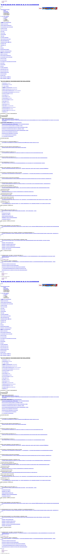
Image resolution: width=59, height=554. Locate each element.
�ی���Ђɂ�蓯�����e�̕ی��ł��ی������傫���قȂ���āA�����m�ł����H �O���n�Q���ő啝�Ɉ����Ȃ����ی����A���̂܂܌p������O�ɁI (30, 233)
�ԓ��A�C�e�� (3, 58)
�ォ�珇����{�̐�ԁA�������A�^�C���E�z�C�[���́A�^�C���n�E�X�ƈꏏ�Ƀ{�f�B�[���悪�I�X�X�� (22, 152)
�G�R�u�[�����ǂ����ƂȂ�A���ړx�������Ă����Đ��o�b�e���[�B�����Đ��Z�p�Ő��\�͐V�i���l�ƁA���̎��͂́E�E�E (26, 178)
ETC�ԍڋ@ (5, 18)
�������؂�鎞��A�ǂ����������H (9, 217)
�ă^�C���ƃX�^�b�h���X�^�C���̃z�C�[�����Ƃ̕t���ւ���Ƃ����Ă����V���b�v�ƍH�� (20, 142)
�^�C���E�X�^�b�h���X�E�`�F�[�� (8, 61)
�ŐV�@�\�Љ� (6, 12)
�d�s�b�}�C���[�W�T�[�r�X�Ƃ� (9, 540)
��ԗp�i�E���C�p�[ (4, 347)
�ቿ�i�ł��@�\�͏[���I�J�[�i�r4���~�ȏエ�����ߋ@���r (13, 405)
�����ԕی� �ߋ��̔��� (6, 525)
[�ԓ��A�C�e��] (7, 93)
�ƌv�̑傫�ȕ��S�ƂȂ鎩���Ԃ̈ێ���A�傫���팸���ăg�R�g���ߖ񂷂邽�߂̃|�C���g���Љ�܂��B (19, 487)
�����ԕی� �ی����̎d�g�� (7, 242)
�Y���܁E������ (4, 67)
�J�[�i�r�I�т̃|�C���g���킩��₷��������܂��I (12, 122)
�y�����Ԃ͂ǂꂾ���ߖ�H (6, 219)
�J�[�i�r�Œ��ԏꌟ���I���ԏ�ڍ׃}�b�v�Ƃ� (10, 133)
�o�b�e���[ (2, 64)
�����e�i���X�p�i (4, 72)
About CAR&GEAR (4, 273)
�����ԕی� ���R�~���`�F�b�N (9, 244)
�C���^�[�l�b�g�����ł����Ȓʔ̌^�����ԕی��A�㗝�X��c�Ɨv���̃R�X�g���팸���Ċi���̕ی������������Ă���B (26, 187)
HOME (1, 46)
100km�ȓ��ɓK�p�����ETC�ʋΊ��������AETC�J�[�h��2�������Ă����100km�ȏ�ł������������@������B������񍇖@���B (28, 261)
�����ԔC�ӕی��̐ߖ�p (6, 214)
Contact (3, 2)
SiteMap (3, 274)
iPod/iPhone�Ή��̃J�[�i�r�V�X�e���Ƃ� (9, 411)
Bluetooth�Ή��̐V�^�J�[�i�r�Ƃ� (7, 136)
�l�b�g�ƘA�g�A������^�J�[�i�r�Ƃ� (10, 408)
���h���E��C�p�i (4, 69)
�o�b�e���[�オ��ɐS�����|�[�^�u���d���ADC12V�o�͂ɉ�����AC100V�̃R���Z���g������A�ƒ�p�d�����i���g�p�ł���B (27, 173)
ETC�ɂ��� (6, 17)
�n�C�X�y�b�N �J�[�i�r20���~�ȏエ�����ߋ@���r (12, 125)
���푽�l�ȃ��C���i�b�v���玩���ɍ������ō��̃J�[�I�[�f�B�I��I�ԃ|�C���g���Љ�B (19, 195)
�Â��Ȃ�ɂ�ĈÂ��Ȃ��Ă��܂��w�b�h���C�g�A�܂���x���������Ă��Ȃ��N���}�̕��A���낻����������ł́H (24, 157)
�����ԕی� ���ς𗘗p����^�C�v (8, 245)
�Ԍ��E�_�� (2, 75)
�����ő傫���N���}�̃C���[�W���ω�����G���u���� (14, 147)
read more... (1, 211)
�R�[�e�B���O (3, 350)
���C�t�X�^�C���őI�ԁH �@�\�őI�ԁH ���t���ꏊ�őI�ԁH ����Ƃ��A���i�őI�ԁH (18, 191)
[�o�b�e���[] (7, 98)
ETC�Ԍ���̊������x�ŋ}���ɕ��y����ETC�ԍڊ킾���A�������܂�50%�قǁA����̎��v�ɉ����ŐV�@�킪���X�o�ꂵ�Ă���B (26, 203)
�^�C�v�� (6, 11)
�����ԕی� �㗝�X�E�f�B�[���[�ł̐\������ (11, 247)
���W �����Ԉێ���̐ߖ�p (5, 78)
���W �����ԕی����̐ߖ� (5, 353)
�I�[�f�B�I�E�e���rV (4, 49)
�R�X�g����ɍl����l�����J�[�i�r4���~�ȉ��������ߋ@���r (15, 130)
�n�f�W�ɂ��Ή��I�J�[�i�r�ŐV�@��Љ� (10, 124)
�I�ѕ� (5, 10)
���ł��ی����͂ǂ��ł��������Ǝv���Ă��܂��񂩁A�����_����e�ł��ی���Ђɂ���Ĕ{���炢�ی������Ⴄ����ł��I (25, 168)
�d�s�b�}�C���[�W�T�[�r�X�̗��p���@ (10, 265)
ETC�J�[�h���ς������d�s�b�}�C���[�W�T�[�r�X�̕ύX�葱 (14, 268)
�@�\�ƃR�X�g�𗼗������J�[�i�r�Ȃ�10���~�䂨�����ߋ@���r (15, 127)
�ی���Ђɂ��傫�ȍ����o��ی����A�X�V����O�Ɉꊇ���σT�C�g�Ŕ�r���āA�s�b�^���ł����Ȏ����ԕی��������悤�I (26, 183)
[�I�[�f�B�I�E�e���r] (7, 84)
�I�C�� (2, 66)
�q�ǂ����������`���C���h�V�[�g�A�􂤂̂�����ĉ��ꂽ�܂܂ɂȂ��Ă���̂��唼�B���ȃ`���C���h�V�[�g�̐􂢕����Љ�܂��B (26, 199)
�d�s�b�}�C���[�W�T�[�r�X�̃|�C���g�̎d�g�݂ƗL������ (13, 543)
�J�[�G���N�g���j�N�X (5, 55)
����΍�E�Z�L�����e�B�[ (5, 52)
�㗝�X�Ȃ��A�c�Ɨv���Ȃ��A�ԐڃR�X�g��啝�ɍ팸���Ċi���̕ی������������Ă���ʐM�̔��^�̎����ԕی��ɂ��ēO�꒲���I (26, 240)
